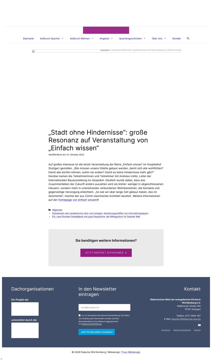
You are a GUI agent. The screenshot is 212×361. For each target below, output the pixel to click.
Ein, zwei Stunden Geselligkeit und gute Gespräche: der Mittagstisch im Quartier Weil (96, 216)
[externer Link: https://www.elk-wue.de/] (25, 330)
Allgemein (57, 210)
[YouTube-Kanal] (199, 325)
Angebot (104, 38)
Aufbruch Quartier (50, 38)
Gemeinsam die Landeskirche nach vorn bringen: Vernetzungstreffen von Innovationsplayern (100, 213)
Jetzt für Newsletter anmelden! (97, 332)
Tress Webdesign (130, 352)
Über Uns (157, 38)
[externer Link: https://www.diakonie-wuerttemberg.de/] (25, 309)
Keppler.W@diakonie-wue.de (186, 319)
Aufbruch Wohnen (80, 38)
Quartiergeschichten (130, 38)
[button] (1, 358)
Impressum (165, 330)
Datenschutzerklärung (91, 324)
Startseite (28, 38)
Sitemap (197, 330)
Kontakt (176, 38)
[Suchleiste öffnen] (188, 38)
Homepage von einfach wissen (77, 199)
